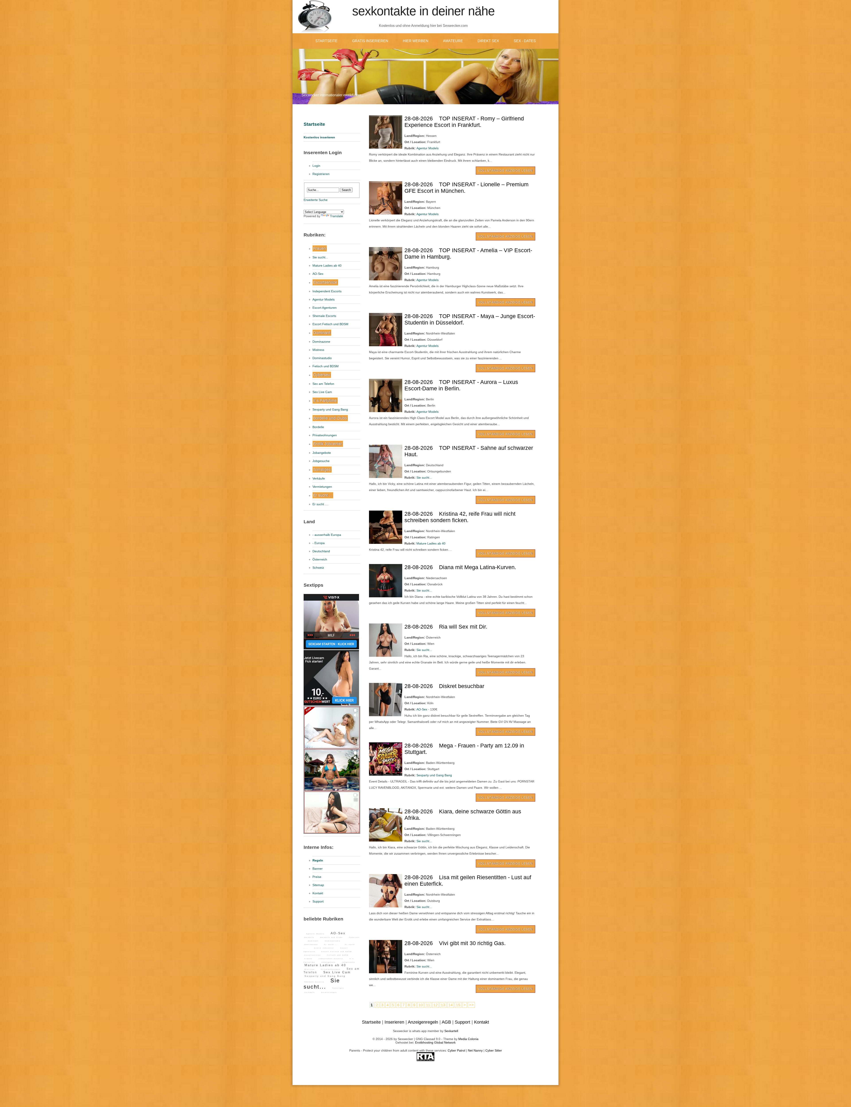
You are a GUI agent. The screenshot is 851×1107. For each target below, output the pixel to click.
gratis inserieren (370, 41)
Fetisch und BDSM (325, 366)
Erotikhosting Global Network (435, 1042)
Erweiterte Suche (316, 200)
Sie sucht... (320, 257)
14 (450, 1005)
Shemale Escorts (324, 316)
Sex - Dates (525, 41)
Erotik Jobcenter (327, 444)
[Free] (331, 747)
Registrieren (321, 174)
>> (471, 1005)
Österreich (319, 559)
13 (443, 1005)
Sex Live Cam (322, 392)
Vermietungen (322, 486)
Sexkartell (451, 1031)
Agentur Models (323, 299)
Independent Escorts (327, 291)
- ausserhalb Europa (326, 535)
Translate (336, 216)
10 (420, 1005)
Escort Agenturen (324, 307)
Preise (316, 877)
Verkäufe (318, 478)
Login (316, 165)
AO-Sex (317, 273)
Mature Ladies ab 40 (327, 265)
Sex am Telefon (323, 383)
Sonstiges (322, 469)
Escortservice (325, 282)
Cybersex (321, 375)
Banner (317, 868)
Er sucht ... (322, 495)
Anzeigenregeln (423, 1022)
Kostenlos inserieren (319, 137)
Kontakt (317, 893)
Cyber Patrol (456, 1050)
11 (428, 1005)
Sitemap (318, 885)
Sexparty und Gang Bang (330, 409)
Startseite (326, 41)
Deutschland (321, 551)
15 (458, 1005)
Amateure (453, 41)
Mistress (318, 350)
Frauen (319, 248)
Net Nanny (475, 1050)
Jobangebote (321, 452)
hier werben (415, 41)
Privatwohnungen (324, 435)
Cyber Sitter (493, 1050)
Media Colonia (468, 1039)
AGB (446, 1022)
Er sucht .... (320, 504)
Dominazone (321, 341)
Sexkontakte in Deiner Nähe (423, 11)
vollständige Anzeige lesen (505, 170)
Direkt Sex (488, 41)
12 (435, 1005)
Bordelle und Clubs (330, 418)
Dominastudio (322, 358)
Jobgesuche (321, 461)
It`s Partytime (325, 400)
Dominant (321, 332)
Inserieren (394, 1022)
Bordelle (318, 427)
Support (318, 901)
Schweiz (318, 567)
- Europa (318, 543)
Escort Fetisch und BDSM (330, 324)
